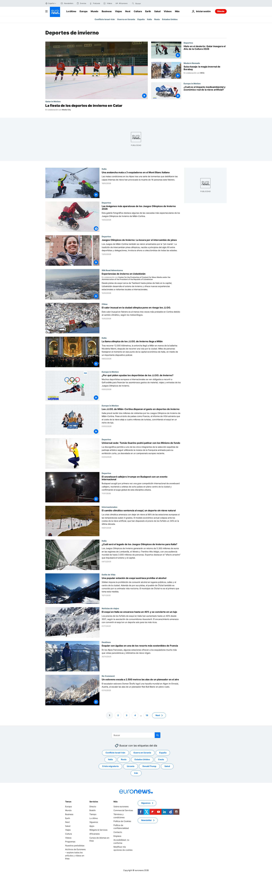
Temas (68, 801)
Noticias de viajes (110, 608)
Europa (83, 11)
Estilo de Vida (108, 574)
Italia (149, 19)
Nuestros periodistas (74, 845)
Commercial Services (123, 810)
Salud (157, 11)
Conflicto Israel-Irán (105, 19)
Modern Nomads (192, 63)
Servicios (93, 801)
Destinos (106, 642)
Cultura (138, 11)
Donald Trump (149, 766)
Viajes (118, 11)
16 (147, 715)
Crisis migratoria (110, 766)
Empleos (117, 836)
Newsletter (146, 820)
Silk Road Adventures (112, 270)
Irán (136, 773)
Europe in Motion (192, 83)
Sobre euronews (120, 806)
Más (115, 801)
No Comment (108, 676)
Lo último (71, 11)
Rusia (157, 19)
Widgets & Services (98, 830)
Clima (104, 304)
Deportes (188, 43)
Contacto (117, 832)
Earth (148, 11)
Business (107, 11)
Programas (70, 841)
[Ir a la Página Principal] (55, 12)
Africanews (94, 834)
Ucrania (130, 766)
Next (127, 11)
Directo (220, 11)
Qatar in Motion (53, 101)
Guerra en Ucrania (126, 19)
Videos (167, 11)
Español (51, 3)
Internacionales (109, 507)
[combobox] (147, 3)
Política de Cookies (122, 821)
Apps (91, 826)
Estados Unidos (170, 19)
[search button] (133, 3)
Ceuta (161, 759)
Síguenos (93, 822)
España (141, 19)
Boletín (92, 810)
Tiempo (92, 814)
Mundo (94, 11)
